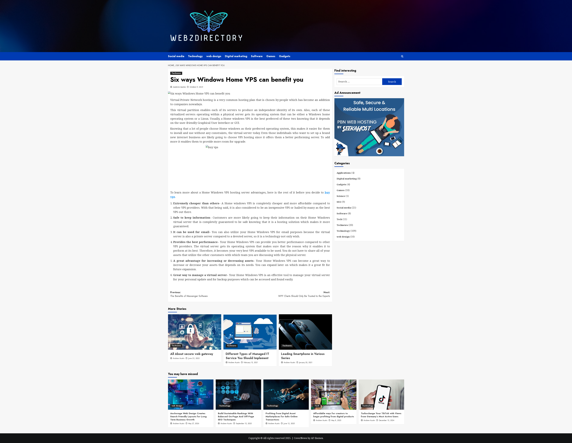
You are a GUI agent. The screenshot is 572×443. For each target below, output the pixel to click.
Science (341, 195)
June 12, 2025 (289, 423)
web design (213, 56)
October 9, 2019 (196, 87)
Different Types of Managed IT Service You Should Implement (247, 356)
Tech (339, 219)
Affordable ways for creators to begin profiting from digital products (333, 415)
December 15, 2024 (386, 420)
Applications (344, 172)
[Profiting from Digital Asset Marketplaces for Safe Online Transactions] (286, 394)
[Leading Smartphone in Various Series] (305, 332)
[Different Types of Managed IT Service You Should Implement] (250, 332)
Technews (176, 73)
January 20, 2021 (305, 362)
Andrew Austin (179, 87)
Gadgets (284, 56)
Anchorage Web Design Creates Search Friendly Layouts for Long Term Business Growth (188, 416)
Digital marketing (236, 56)
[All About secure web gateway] (194, 332)
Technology (195, 56)
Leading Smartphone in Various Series (303, 356)
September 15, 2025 (244, 423)
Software (257, 56)
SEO (339, 201)
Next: (304, 294)
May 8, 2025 (336, 420)
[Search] (402, 56)
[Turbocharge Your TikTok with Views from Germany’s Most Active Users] (381, 394)
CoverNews (300, 438)
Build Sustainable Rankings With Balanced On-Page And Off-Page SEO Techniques (236, 416)
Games (270, 56)
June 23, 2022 (194, 358)
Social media (176, 56)
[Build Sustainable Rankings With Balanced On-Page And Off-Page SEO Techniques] (238, 394)
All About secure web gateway (191, 354)
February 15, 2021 (251, 362)
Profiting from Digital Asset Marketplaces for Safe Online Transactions (281, 416)
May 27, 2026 (193, 423)
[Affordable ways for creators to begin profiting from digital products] (333, 394)
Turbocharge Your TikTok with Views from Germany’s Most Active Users (381, 415)
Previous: (189, 294)
